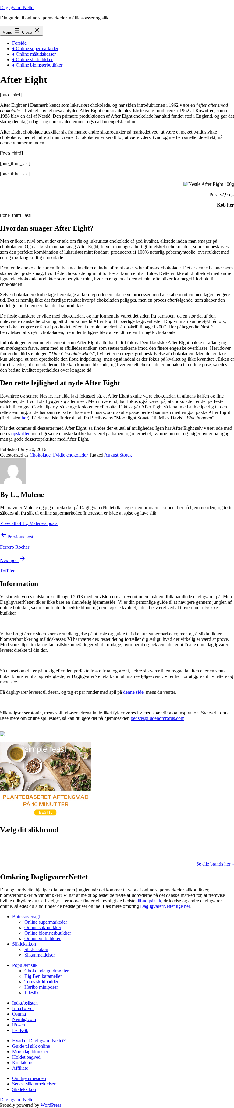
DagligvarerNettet (17, 7)
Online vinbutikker (42, 938)
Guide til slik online (31, 1046)
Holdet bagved (26, 1057)
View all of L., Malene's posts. (29, 523)
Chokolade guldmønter (46, 970)
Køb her (225, 204)
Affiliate (20, 1068)
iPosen (18, 1024)
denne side (133, 692)
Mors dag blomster (30, 1051)
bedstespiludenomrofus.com (157, 718)
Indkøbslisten (25, 1003)
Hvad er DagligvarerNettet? (39, 1040)
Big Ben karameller (43, 976)
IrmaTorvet (23, 1008)
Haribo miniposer (41, 987)
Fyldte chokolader (70, 454)
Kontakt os (22, 1062)
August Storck (118, 454)
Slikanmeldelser (39, 954)
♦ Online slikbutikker (32, 59)
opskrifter (20, 433)
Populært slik (24, 965)
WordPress (51, 1105)
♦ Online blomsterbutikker (37, 65)
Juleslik (31, 992)
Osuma (19, 1013)
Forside (19, 43)
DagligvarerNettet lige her (165, 906)
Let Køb (20, 1030)
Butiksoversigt (26, 916)
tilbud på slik (148, 900)
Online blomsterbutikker (47, 933)
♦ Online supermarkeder (35, 48)
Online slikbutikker (42, 927)
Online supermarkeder (45, 922)
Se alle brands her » (215, 864)
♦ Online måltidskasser (34, 54)
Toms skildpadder (41, 981)
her (25, 417)
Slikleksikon (24, 943)
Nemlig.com (24, 1019)
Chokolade (40, 454)
